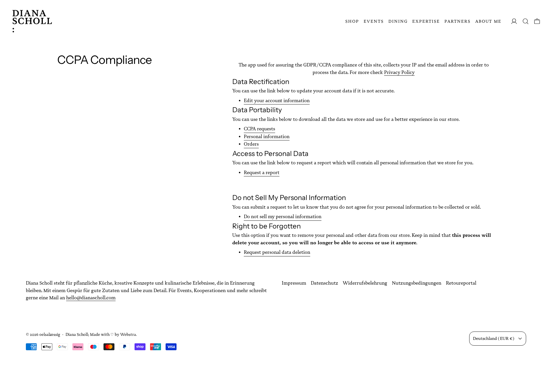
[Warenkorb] (537, 21)
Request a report (261, 172)
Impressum (294, 283)
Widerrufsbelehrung (365, 283)
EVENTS (374, 21)
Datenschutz (324, 283)
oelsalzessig (49, 334)
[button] (525, 21)
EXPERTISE (426, 21)
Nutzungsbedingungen (416, 283)
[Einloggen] (514, 21)
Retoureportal (461, 283)
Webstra (128, 334)
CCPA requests (259, 129)
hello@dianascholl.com (91, 297)
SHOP (352, 21)
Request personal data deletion (277, 252)
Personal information (267, 136)
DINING (398, 21)
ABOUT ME (488, 21)
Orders (251, 144)
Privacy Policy (399, 72)
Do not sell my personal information (282, 216)
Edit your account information (277, 100)
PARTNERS (457, 21)
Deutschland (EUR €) (493, 338)
